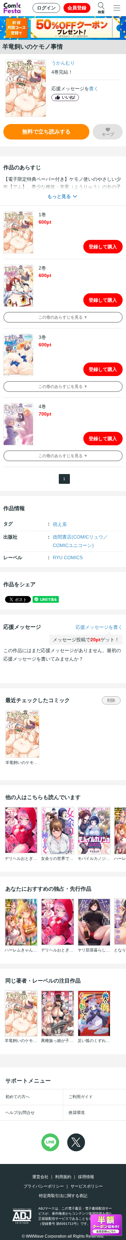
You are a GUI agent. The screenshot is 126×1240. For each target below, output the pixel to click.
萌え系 (60, 524)
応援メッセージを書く (99, 627)
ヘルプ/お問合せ (20, 1112)
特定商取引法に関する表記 (63, 1195)
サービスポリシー (87, 1186)
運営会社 (40, 1176)
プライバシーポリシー (44, 1186)
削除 (111, 700)
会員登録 (77, 7)
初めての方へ (17, 1096)
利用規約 (63, 1176)
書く (93, 88)
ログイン (46, 7)
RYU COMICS (68, 557)
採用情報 (86, 1176)
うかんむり (63, 63)
